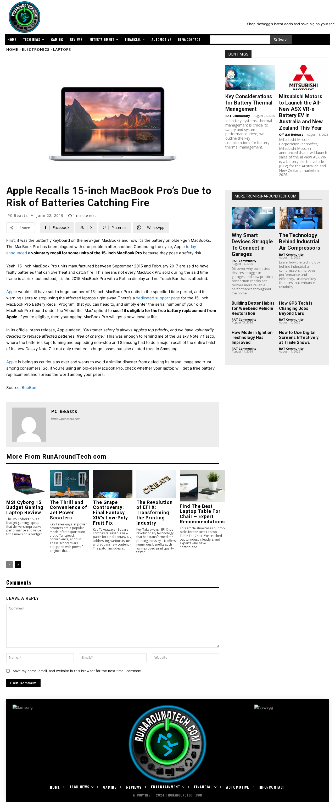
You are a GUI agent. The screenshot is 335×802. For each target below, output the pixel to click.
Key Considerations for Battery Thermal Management (248, 102)
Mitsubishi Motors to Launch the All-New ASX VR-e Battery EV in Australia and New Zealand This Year (301, 112)
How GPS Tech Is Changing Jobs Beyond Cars (295, 308)
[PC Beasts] (29, 425)
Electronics (35, 49)
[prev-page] (9, 564)
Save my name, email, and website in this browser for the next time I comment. (78, 671)
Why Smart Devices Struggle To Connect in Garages (252, 244)
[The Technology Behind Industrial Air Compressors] (300, 218)
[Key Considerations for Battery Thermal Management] (250, 77)
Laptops (62, 49)
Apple (11, 291)
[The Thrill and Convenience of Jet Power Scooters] (69, 484)
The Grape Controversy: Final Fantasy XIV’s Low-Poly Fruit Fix (110, 512)
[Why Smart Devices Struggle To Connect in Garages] (253, 218)
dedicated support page (158, 297)
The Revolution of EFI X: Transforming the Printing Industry (154, 512)
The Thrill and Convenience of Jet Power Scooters (68, 509)
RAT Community (237, 116)
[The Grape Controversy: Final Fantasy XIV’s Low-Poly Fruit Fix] (112, 484)
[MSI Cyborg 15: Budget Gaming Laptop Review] (26, 484)
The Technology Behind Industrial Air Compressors (299, 241)
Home (12, 49)
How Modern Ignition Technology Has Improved (252, 337)
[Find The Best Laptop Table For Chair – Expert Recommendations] (202, 486)
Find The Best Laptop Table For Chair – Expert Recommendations (202, 513)
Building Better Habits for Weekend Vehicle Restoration (253, 308)
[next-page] (18, 564)
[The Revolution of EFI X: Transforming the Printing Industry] (156, 484)
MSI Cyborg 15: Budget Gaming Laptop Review (24, 507)
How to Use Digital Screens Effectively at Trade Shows (299, 337)
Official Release (291, 134)
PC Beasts (18, 215)
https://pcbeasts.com (66, 419)
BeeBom (29, 387)
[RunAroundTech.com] (23, 17)
